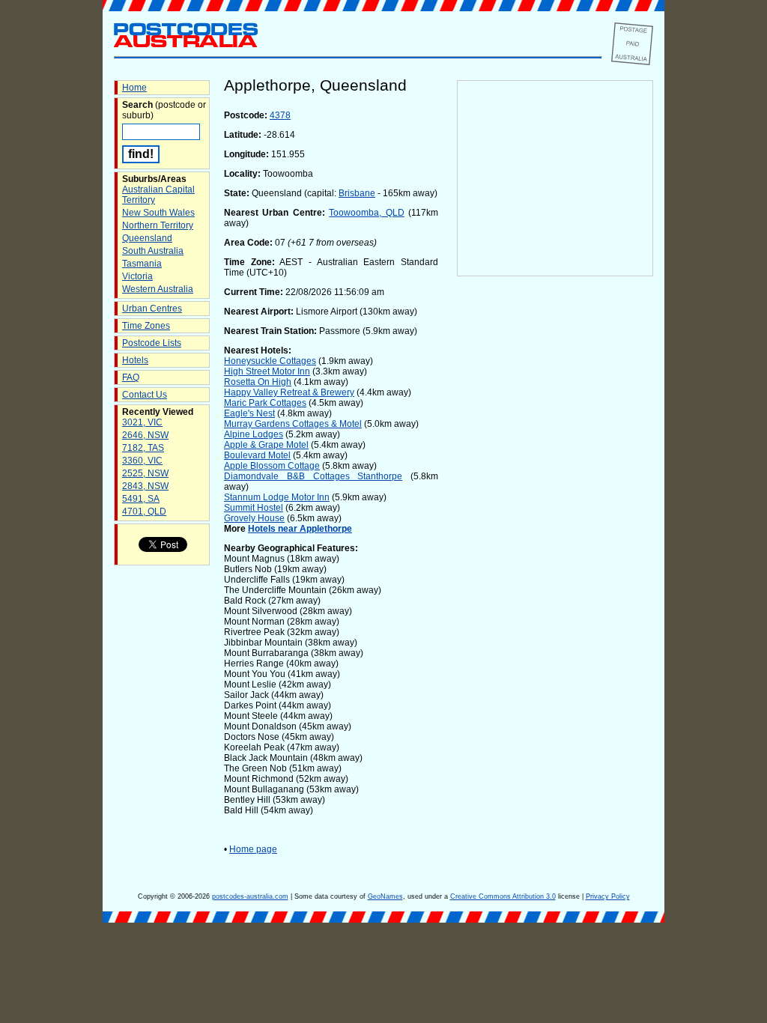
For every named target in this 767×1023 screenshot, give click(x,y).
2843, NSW (145, 486)
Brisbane (357, 193)
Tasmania (142, 263)
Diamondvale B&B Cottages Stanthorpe (313, 476)
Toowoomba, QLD (366, 212)
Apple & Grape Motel (266, 445)
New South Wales (158, 212)
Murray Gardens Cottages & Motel (293, 424)
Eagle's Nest (249, 413)
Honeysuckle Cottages (270, 361)
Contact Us (144, 394)
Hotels (135, 360)
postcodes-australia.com (250, 896)
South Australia (153, 251)
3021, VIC (142, 422)
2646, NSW (145, 435)
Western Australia (157, 289)
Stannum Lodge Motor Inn (277, 497)
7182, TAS (143, 448)
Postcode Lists (151, 343)
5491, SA (141, 499)
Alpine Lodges (253, 434)
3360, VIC (142, 460)
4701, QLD (144, 511)
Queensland (147, 238)
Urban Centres (152, 308)
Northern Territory (157, 225)
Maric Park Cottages (265, 403)
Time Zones (146, 326)
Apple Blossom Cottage (272, 466)
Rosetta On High (257, 382)
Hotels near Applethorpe (300, 528)
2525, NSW (145, 473)
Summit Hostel (253, 508)
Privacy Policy (608, 896)
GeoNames (385, 896)
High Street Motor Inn (267, 371)
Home (134, 87)
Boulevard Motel (257, 455)
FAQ (130, 377)
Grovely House (254, 518)
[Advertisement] (555, 525)
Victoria (137, 276)
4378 (280, 115)
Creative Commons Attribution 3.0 (503, 896)
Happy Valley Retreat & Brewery (289, 392)
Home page (253, 849)
